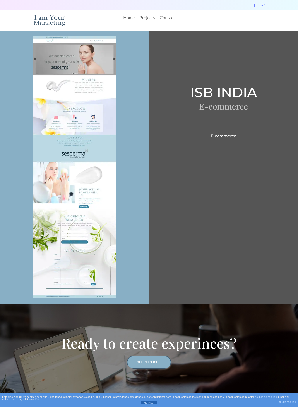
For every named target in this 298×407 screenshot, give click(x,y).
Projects (147, 18)
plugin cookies (287, 402)
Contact (167, 18)
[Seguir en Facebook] (254, 5)
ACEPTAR (149, 403)
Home (129, 18)
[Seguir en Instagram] (263, 5)
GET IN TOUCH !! (149, 362)
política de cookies (266, 396)
